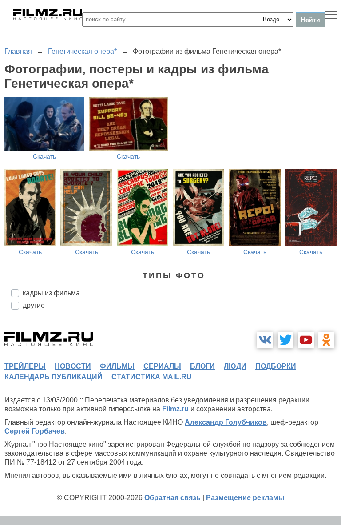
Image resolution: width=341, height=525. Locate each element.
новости (73, 366)
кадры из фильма (51, 293)
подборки (275, 366)
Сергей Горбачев (34, 431)
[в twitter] (285, 340)
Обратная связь (172, 497)
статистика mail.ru (151, 377)
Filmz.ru (175, 409)
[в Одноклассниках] (326, 340)
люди (235, 366)
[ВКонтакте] (265, 340)
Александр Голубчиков (226, 422)
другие (34, 305)
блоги (202, 366)
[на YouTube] (306, 340)
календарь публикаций (53, 377)
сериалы (162, 366)
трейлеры (25, 366)
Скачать (44, 156)
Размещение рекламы (245, 497)
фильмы (117, 366)
